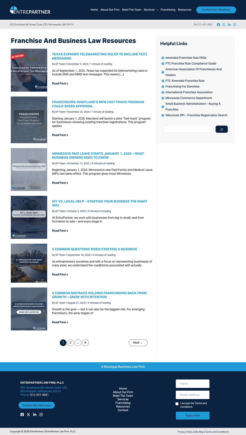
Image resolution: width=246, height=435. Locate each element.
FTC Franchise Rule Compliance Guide (191, 64)
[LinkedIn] (229, 24)
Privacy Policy (185, 431)
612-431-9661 (205, 24)
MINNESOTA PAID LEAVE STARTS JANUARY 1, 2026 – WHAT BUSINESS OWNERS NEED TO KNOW (98, 155)
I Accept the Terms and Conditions (193, 405)
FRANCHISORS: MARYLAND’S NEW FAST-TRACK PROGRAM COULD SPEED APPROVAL (98, 104)
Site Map (199, 431)
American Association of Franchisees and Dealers (194, 72)
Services (123, 399)
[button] (156, 10)
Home (123, 389)
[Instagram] (234, 24)
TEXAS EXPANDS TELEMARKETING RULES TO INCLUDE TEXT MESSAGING (99, 56)
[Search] (222, 129)
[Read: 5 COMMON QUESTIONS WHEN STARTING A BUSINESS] (29, 263)
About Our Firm (123, 392)
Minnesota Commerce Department (189, 98)
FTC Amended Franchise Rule (185, 81)
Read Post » (60, 84)
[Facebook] (218, 24)
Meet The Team (123, 396)
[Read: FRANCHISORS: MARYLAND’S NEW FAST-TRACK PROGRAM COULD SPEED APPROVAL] (29, 120)
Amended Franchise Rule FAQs (186, 58)
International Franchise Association (189, 92)
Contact (123, 410)
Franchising (123, 403)
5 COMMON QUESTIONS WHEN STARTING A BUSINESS (94, 249)
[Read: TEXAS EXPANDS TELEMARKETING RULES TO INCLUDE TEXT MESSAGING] (29, 70)
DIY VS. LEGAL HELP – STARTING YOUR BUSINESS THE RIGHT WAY (99, 203)
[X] (223, 24)
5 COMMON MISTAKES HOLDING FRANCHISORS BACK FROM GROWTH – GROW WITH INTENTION (99, 295)
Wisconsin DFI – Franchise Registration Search (196, 115)
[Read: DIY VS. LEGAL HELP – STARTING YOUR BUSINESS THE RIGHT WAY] (29, 217)
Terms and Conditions (217, 431)
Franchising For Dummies (183, 87)
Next (138, 343)
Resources (123, 407)
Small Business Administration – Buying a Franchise (193, 107)
